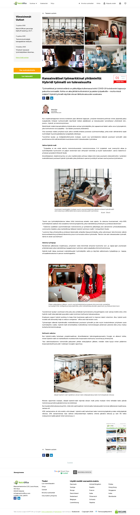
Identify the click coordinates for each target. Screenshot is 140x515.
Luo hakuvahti (27, 76)
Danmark (73, 484)
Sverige (72, 487)
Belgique (73, 499)
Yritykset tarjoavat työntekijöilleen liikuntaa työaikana (25, 51)
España (91, 487)
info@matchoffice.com (22, 493)
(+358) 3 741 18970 (21, 495)
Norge (72, 490)
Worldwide (112, 496)
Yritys (52, 3)
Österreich (93, 496)
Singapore (112, 490)
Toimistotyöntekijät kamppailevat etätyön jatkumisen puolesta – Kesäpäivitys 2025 (24, 40)
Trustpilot (70, 462)
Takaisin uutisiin (50, 13)
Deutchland (74, 493)
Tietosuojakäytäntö (47, 511)
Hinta (98, 3)
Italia (91, 493)
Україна (92, 502)
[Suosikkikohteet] (125, 3)
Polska (111, 484)
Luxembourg (74, 502)
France (91, 490)
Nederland (74, 496)
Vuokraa (32, 3)
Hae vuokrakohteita (27, 70)
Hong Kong (113, 487)
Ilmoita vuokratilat (87, 3)
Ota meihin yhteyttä (49, 496)
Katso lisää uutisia (22, 57)
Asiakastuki (44, 3)
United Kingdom (95, 484)
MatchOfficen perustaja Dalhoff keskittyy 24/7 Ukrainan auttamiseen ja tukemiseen (24, 30)
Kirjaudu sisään (111, 3)
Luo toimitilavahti (48, 483)
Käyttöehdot (58, 511)
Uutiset (44, 489)
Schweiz (92, 499)
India (110, 493)
